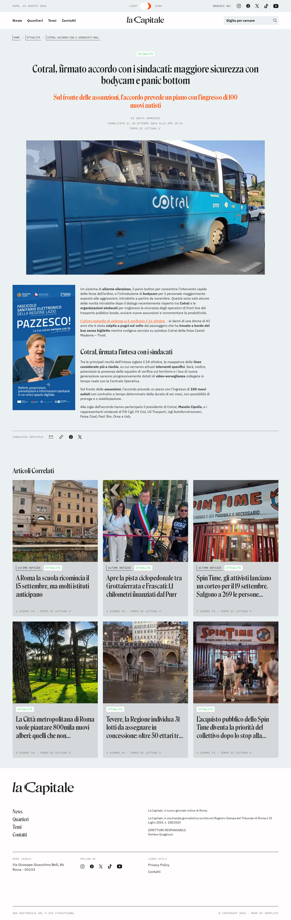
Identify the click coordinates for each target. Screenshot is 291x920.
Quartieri (35, 20)
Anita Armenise (148, 118)
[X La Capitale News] (257, 6)
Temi (52, 20)
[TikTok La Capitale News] (266, 6)
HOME (17, 37)
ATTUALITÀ (33, 37)
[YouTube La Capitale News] (275, 6)
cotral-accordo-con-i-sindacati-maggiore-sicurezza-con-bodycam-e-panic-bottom (74, 37)
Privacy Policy (158, 865)
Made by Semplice (264, 913)
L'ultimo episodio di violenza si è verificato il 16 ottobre (123, 321)
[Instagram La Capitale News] (239, 6)
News (17, 20)
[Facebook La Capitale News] (248, 6)
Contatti (69, 20)
